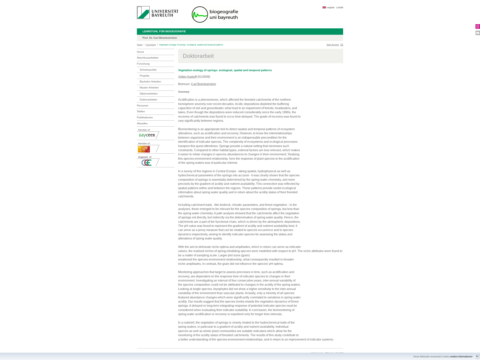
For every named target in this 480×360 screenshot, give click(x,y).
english (330, 7)
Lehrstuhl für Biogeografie (164, 31)
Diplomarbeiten (149, 93)
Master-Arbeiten (149, 87)
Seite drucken (332, 45)
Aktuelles (142, 123)
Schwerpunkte (148, 69)
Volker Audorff (187, 76)
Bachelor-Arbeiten (150, 81)
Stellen (141, 111)
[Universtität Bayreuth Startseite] (157, 12)
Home (139, 45)
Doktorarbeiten (148, 99)
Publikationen (145, 117)
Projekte (144, 75)
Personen (142, 105)
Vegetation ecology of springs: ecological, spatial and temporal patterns (191, 45)
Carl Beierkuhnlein (203, 84)
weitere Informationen (461, 356)
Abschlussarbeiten (148, 57)
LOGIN (339, 7)
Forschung (151, 45)
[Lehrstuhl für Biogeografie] (214, 14)
